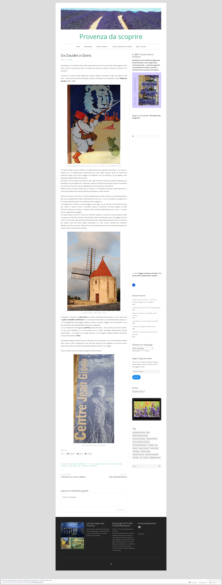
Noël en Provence (144, 448)
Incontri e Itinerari (101, 46)
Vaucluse (145, 457)
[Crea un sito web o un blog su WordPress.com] (111, 564)
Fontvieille (64, 466)
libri (79, 466)
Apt (107, 464)
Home (78, 46)
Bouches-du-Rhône (115, 464)
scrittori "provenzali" (89, 466)
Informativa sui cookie (37, 582)
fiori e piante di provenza (140, 445)
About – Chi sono (141, 46)
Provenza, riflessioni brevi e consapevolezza (146, 307)
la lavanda (151, 445)
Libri (70, 464)
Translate (146, 351)
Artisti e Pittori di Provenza (140, 435)
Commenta (120, 510)
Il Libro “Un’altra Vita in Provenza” (122, 46)
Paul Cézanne (154, 448)
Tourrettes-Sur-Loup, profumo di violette (145, 321)
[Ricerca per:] (146, 466)
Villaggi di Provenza (155, 457)
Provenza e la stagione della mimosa (143, 326)
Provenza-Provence (79, 464)
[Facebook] (133, 285)
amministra (141, 534)
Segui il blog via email (142, 358)
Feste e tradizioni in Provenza (141, 442)
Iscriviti (136, 377)
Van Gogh (135, 457)
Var (141, 457)
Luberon (135, 448)
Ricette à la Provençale (151, 454)
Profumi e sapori (145, 451)
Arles (148, 432)
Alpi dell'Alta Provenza (139, 432)
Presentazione (88, 46)
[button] (142, 413)
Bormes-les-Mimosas (139, 439)
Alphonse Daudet (99, 464)
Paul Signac (136, 451)
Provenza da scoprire (111, 36)
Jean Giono (73, 466)
